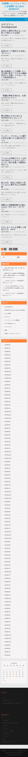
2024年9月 (7, 421)
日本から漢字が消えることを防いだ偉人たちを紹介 (13, 32)
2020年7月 (7, 575)
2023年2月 (7, 485)
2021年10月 (8, 538)
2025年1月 (7, 408)
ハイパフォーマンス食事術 (12, 320)
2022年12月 (8, 491)
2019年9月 (7, 605)
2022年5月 (7, 515)
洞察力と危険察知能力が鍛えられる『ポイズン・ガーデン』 (13, 207)
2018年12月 (8, 635)
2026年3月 (7, 361)
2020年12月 (8, 571)
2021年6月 (7, 551)
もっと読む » (6, 45)
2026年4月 (7, 358)
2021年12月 (8, 531)
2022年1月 (7, 528)
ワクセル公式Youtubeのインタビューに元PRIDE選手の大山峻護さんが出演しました (13, 288)
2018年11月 (8, 638)
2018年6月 (7, 655)
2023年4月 (7, 478)
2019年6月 (7, 615)
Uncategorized (9, 307)
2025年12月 (8, 371)
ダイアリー (8, 317)
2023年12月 (8, 451)
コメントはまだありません (16, 35)
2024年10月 (8, 418)
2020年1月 (7, 595)
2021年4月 (7, 558)
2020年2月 (7, 591)
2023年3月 (7, 481)
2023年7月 (7, 468)
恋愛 (6, 330)
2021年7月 (7, 548)
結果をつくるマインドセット (13, 333)
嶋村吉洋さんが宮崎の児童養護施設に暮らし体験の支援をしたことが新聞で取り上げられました (14, 275)
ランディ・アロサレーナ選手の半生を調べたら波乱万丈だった (13, 138)
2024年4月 (7, 438)
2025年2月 (7, 405)
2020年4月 (7, 585)
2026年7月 (7, 348)
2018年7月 (7, 651)
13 (13, 672)
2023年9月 (7, 461)
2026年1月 (7, 368)
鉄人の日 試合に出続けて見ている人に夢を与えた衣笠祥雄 (13, 185)
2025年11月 (8, 375)
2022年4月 (7, 518)
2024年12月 (8, 411)
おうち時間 (8, 313)
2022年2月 (7, 525)
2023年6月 (7, 471)
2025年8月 (7, 385)
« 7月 (4, 680)
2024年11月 (8, 415)
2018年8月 (7, 648)
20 (13, 674)
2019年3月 (7, 625)
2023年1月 (7, 488)
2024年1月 (7, 448)
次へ (15, 249)
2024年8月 (7, 425)
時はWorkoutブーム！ (7, 700)
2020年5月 (7, 581)
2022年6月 (7, 511)
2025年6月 (7, 391)
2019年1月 (7, 631)
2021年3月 (7, 561)
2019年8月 (7, 608)
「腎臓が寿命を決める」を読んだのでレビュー (13, 97)
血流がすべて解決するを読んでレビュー (13, 52)
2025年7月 (7, 388)
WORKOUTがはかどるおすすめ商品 (15, 310)
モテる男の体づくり (10, 323)
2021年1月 (7, 568)
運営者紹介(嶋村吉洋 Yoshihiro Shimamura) (12, 703)
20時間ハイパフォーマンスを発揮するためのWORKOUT (14, 6)
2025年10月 (8, 378)
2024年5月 (7, 435)
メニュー (3, 19)
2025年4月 (7, 398)
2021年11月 (8, 535)
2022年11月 (8, 495)
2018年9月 (7, 645)
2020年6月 (7, 578)
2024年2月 (7, 445)
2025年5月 (7, 395)
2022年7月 (7, 508)
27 (13, 676)
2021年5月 (7, 555)
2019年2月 (7, 628)
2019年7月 (7, 611)
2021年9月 (7, 541)
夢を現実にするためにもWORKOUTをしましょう (11, 117)
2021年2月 (7, 565)
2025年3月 (7, 401)
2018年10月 (8, 641)
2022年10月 (8, 498)
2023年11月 (8, 455)
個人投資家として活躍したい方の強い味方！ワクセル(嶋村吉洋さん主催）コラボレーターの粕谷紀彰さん (14, 74)
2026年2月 (7, 365)
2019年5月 (7, 618)
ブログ (4, 697)
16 (11, 249)
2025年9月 (7, 381)
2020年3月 (7, 588)
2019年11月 (8, 601)
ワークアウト (8, 327)
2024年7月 (7, 428)
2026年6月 (7, 351)
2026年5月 (7, 355)
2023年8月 (7, 465)
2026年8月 (7, 345)
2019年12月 (8, 598)
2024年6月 (7, 431)
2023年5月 (7, 475)
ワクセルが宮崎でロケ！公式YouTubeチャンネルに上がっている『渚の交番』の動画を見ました (13, 161)
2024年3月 (7, 441)
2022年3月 (7, 521)
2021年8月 (7, 545)
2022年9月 (7, 501)
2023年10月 (8, 458)
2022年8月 (7, 505)
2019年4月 (7, 621)
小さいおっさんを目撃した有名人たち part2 (13, 228)
